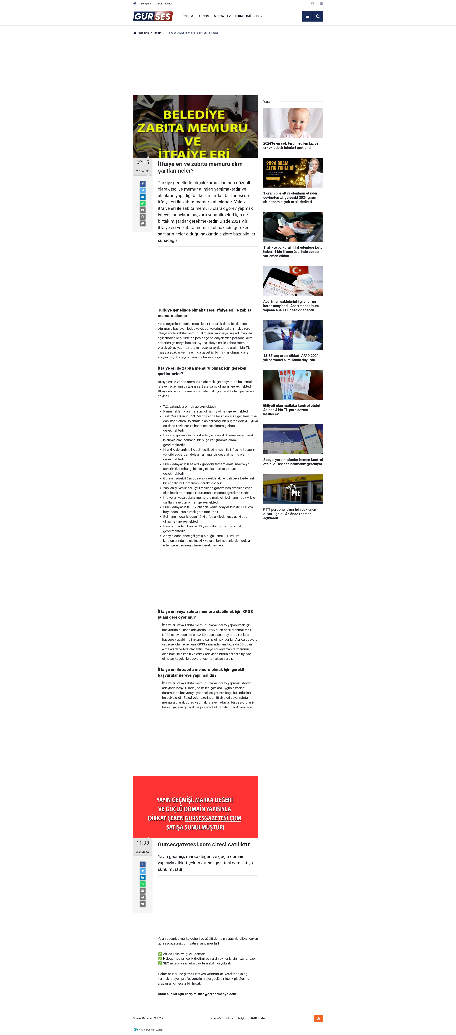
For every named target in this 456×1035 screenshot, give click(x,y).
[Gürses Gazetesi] (153, 16)
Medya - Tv (222, 16)
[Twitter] (143, 190)
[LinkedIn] (143, 197)
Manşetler (146, 3)
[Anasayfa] (135, 3)
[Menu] (307, 16)
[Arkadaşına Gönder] (143, 210)
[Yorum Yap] (143, 223)
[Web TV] (313, 3)
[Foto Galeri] (321, 3)
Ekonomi (203, 16)
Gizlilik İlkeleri (258, 1018)
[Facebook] (143, 184)
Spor (258, 16)
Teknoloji (242, 16)
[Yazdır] (143, 217)
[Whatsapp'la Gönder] (143, 203)
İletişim (241, 1018)
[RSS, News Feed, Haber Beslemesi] (318, 1018)
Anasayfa (215, 1018)
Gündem (186, 16)
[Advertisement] (116, 88)
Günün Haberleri (164, 3)
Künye (229, 1018)
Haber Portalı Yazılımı (151, 1029)
